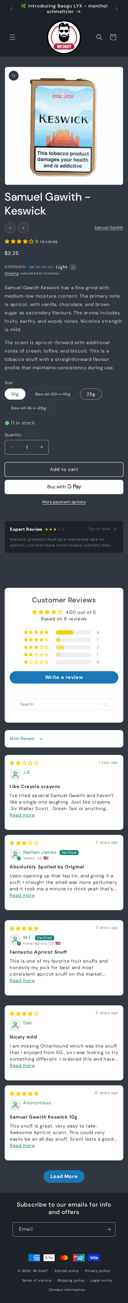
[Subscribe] (108, 1229)
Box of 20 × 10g (56, 395)
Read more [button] (22, 815)
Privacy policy (97, 1271)
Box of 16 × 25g (32, 409)
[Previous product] (10, 227)
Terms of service (37, 1280)
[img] (24, 763)
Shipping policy (71, 1280)
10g (15, 394)
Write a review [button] (64, 677)
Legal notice (101, 1280)
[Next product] (23, 227)
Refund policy (67, 1271)
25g (91, 394)
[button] (12, 37)
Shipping (12, 273)
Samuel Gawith (108, 227)
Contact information (67, 1289)
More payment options (64, 501)
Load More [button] (64, 1176)
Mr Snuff (40, 1271)
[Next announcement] (116, 9)
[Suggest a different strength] (73, 267)
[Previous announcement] (11, 9)
